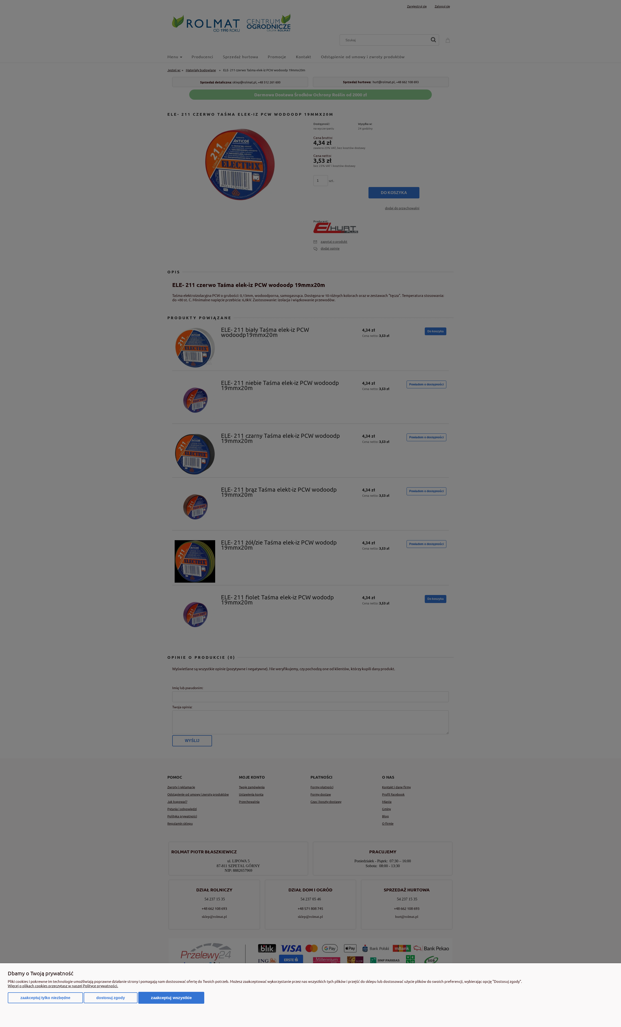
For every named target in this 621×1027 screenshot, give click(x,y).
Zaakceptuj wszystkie (171, 997)
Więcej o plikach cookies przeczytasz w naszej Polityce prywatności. (63, 985)
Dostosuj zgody (110, 998)
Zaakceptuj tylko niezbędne (45, 998)
